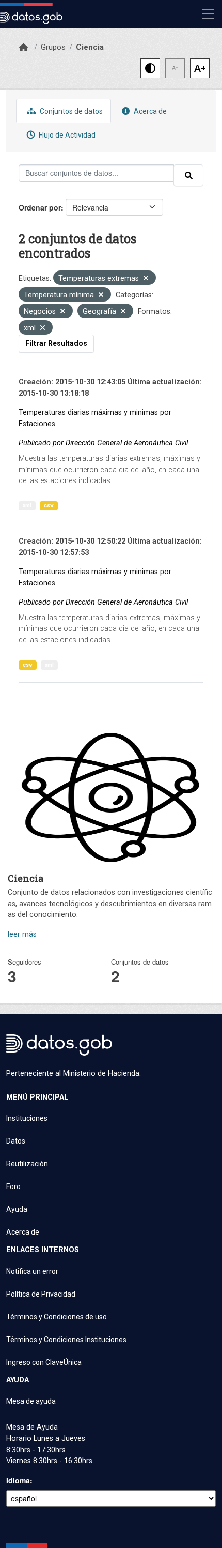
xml (27, 505)
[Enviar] (188, 175)
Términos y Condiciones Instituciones (66, 1339)
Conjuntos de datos (70, 111)
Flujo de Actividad (66, 135)
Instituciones (26, 1118)
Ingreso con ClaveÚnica (44, 1362)
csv (49, 505)
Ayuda (16, 1209)
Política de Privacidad (40, 1294)
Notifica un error (32, 1271)
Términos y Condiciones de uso (56, 1317)
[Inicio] (23, 47)
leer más (22, 934)
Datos (15, 1141)
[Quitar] (146, 279)
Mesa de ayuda (31, 1401)
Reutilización (27, 1164)
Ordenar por (40, 207)
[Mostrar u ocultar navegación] (208, 14)
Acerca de (149, 111)
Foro (13, 1186)
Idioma (18, 1480)
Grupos (53, 47)
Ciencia (90, 47)
